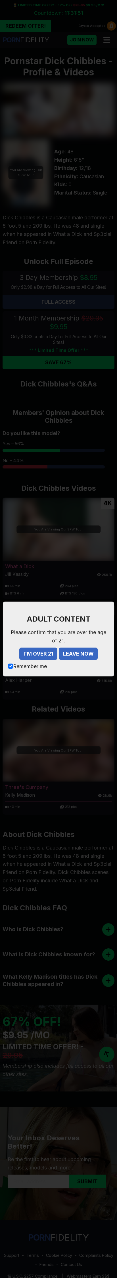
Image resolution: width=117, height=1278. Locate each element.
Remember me (30, 666)
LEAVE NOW (78, 654)
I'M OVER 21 (38, 654)
